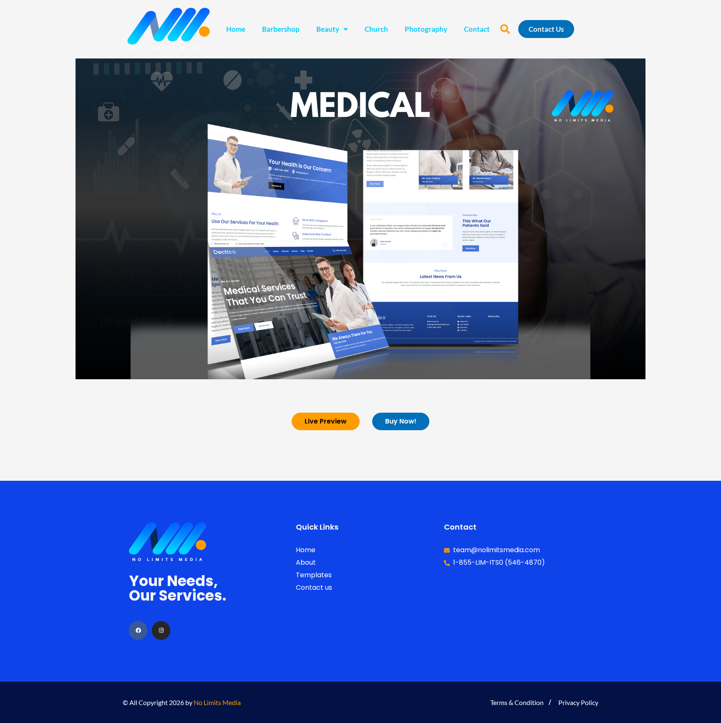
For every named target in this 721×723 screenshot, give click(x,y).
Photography (426, 29)
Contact (477, 29)
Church (376, 29)
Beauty (327, 29)
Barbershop (281, 29)
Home (235, 29)
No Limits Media (217, 702)
